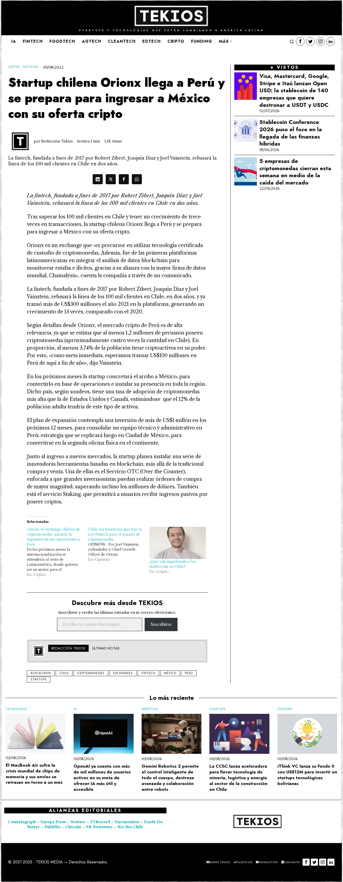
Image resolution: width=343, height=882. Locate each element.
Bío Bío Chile (130, 827)
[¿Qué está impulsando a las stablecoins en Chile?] (177, 543)
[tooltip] (300, 41)
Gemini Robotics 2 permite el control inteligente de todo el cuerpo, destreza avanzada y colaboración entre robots (170, 777)
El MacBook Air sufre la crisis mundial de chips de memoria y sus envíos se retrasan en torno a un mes (34, 773)
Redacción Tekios (57, 141)
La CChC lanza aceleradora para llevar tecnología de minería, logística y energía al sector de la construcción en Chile (238, 777)
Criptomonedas (90, 673)
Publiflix (52, 827)
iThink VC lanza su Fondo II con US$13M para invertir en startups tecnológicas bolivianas (307, 774)
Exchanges (123, 673)
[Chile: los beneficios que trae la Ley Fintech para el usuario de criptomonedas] (118, 544)
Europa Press (53, 822)
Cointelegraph (22, 822)
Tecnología (16, 709)
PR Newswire (99, 827)
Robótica (150, 709)
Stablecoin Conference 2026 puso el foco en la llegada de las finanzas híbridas (290, 132)
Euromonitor (127, 822)
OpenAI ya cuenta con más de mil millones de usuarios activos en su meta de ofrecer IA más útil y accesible (102, 777)
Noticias (31, 67)
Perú (189, 673)
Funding (285, 709)
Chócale (73, 827)
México (170, 673)
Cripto (14, 67)
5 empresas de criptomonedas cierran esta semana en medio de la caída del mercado (295, 171)
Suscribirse (161, 624)
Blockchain (41, 673)
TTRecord (100, 822)
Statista (78, 822)
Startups (39, 679)
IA (75, 709)
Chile (64, 673)
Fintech (148, 673)
